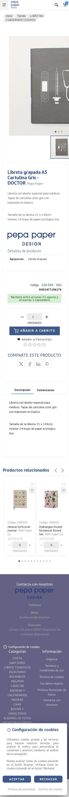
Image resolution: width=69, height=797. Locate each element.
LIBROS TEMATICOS (17, 667)
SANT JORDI (17, 663)
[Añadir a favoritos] (32, 490)
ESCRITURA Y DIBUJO (17, 723)
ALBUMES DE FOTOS (17, 718)
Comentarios (45, 390)
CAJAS (17, 704)
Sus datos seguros (51, 683)
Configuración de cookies (24, 647)
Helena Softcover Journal (19, 530)
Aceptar (17, 779)
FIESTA (17, 658)
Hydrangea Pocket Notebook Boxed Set (51, 530)
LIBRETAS (36, 16)
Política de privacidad (21, 789)
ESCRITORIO (17, 672)
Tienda (21, 16)
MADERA (17, 700)
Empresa (51, 659)
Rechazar (48, 779)
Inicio (9, 16)
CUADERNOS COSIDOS (20, 20)
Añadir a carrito (37, 330)
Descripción (22, 390)
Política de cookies (50, 789)
